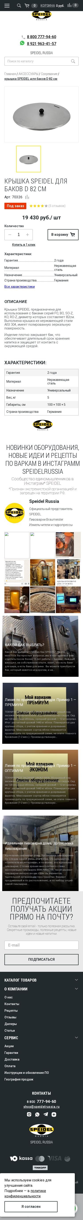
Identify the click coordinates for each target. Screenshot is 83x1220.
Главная (10, 73)
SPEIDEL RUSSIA (42, 21)
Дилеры (10, 1024)
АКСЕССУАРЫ (28, 73)
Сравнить (27, 197)
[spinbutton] (18, 234)
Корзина (48, 5)
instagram (29, 1114)
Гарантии (11, 1053)
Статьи (9, 1030)
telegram (45, 1114)
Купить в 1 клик (23, 244)
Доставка (11, 1059)
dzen (54, 1114)
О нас (8, 997)
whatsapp (37, 1114)
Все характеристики (19, 287)
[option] (41, 114)
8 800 (41, 36)
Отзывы (10, 1017)
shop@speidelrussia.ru (41, 1106)
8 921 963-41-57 (41, 43)
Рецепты (11, 1010)
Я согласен (31, 1206)
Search (73, 61)
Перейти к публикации (17, 551)
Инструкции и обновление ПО (26, 1072)
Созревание (49, 73)
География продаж (18, 1079)
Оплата (9, 1066)
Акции (9, 1046)
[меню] (7, 6)
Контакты (11, 1004)
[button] (27, 234)
